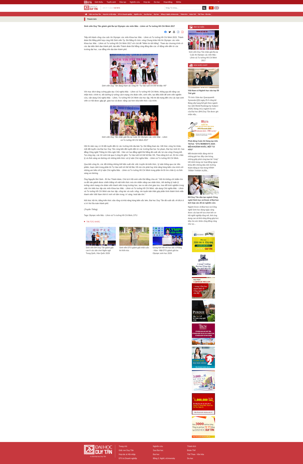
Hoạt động (168, 2)
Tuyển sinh (111, 2)
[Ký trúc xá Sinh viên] (203, 380)
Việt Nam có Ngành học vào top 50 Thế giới (203, 92)
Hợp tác (146, 2)
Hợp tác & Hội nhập (109, 14)
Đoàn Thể (192, 14)
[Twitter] (170, 33)
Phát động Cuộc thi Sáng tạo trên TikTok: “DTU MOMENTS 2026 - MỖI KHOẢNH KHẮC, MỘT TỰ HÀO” (203, 145)
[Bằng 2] (203, 357)
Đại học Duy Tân (100, 456)
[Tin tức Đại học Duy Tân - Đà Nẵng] (102, 8)
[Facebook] (165, 33)
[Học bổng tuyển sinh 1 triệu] (203, 404)
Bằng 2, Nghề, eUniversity (169, 14)
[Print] (174, 33)
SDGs (178, 2)
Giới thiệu (99, 2)
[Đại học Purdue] (203, 311)
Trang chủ (123, 446)
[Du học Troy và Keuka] (203, 334)
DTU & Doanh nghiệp (125, 14)
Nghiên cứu (138, 14)
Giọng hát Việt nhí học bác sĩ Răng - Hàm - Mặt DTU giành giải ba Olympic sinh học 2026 (162, 250)
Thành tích (183, 14)
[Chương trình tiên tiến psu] (203, 264)
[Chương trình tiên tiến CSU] (203, 241)
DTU (135, 215)
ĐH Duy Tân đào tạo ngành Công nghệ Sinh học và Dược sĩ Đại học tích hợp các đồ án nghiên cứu (203, 200)
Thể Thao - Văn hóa (204, 14)
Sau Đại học (148, 14)
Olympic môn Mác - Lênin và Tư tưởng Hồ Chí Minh (110, 215)
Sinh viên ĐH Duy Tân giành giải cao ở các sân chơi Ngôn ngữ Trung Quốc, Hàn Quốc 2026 (95, 251)
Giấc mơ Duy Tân (95, 14)
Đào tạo (123, 2)
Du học (190, 458)
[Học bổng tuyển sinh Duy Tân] (203, 427)
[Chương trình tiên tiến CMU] (203, 288)
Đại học (156, 14)
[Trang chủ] (86, 14)
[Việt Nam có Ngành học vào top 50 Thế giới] (203, 78)
